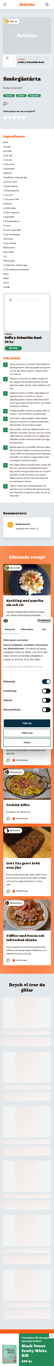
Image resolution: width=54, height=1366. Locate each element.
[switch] (46, 691)
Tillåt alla (27, 723)
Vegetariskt (34, 96)
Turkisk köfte (18, 805)
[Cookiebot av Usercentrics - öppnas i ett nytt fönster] (38, 621)
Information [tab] (27, 629)
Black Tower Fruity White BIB (34, 1351)
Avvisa (27, 742)
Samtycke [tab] (10, 629)
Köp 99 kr (13, 348)
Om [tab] (44, 629)
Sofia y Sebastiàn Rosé (31, 62)
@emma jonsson (22, 524)
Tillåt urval (27, 733)
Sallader (21, 96)
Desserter (9, 96)
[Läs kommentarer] (5, 104)
